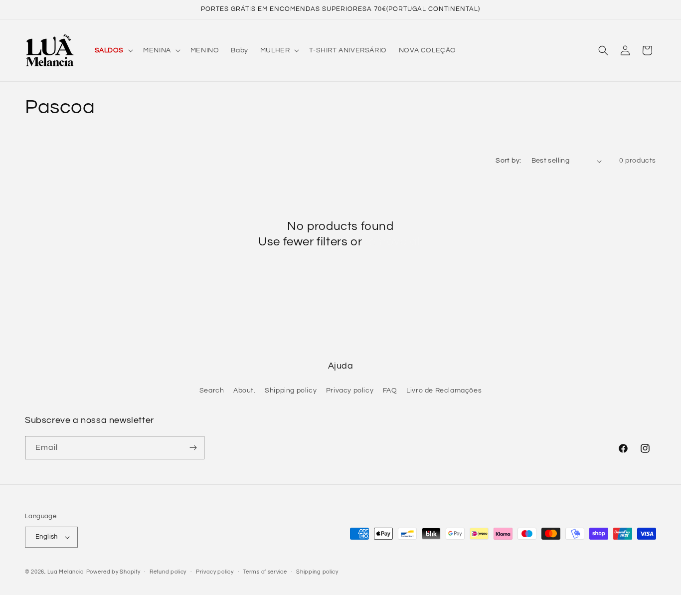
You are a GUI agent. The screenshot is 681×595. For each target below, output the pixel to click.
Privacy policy (349, 390)
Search (211, 390)
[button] (113, 50)
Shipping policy (291, 390)
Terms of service (265, 572)
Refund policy (168, 572)
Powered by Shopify (113, 572)
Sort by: (508, 160)
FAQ (390, 390)
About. (244, 390)
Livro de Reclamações (444, 390)
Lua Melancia (65, 572)
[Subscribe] (193, 447)
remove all (394, 241)
